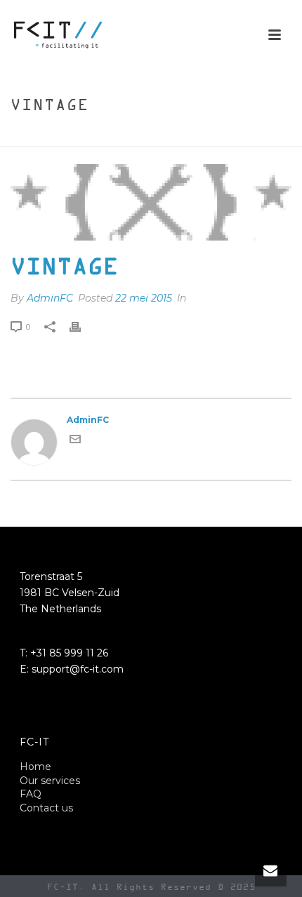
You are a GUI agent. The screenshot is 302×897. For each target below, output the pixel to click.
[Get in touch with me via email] (75, 441)
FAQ (30, 794)
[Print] (82, 327)
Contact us (46, 808)
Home (103, 136)
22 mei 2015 (143, 298)
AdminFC (50, 298)
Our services (50, 780)
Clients (145, 136)
